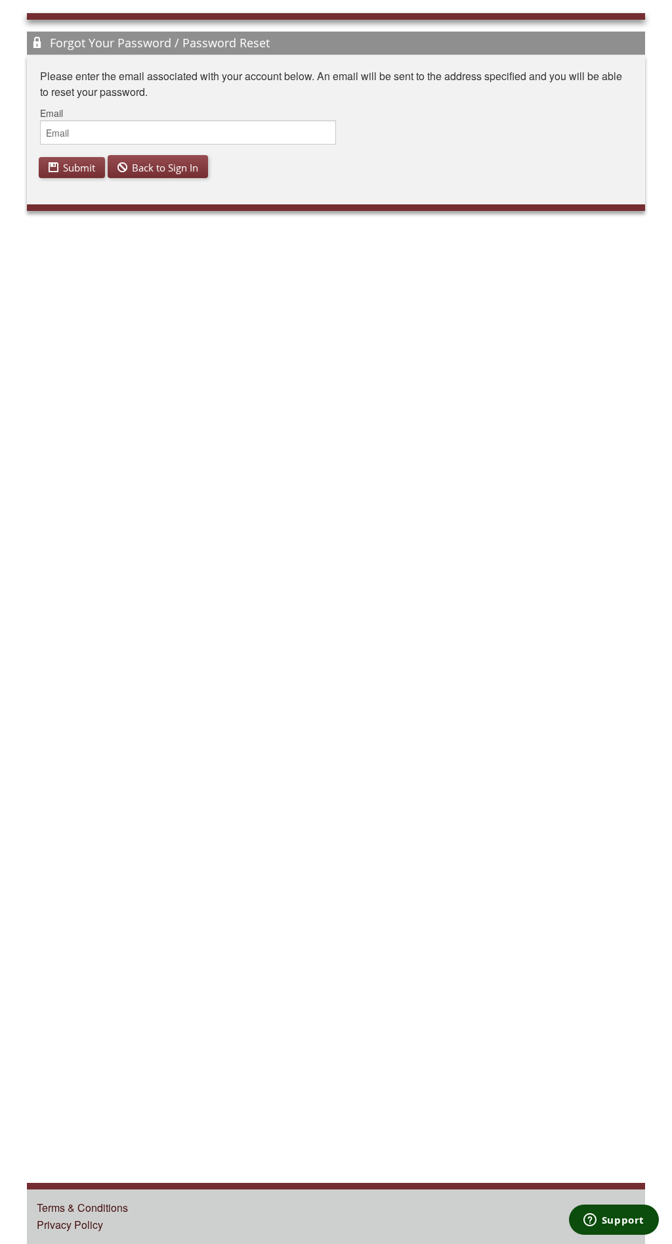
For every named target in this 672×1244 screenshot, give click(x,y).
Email (51, 113)
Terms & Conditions (82, 1207)
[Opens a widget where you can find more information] (613, 1221)
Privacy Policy (70, 1224)
